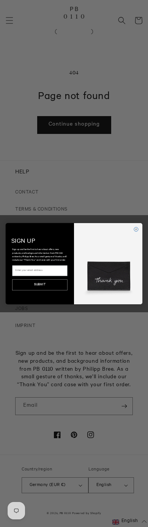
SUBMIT (40, 284)
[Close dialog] (136, 229)
